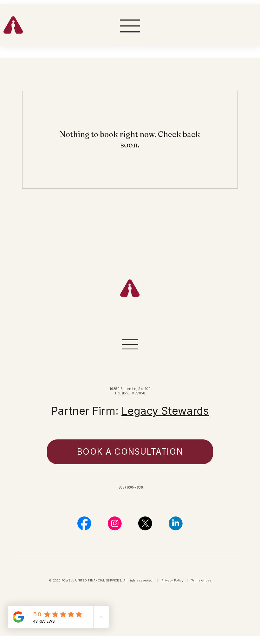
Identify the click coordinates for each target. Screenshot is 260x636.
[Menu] (130, 26)
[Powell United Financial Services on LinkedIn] (176, 523)
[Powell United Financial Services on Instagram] (115, 523)
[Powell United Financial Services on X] (145, 523)
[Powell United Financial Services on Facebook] (84, 523)
